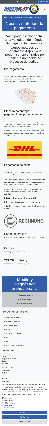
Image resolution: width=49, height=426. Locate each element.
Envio (4, 356)
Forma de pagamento (9, 354)
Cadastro (5, 373)
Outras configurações (9, 408)
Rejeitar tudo (24, 417)
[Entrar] (17, 2)
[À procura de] (32, 2)
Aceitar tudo (24, 412)
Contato (4, 361)
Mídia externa (10, 403)
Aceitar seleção (24, 422)
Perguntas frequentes (9, 359)
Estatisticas (9, 400)
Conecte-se (6, 370)
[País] (25, 2)
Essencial (8, 398)
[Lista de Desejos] (36, 2)
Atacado (5, 363)
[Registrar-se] (21, 2)
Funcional (8, 405)
